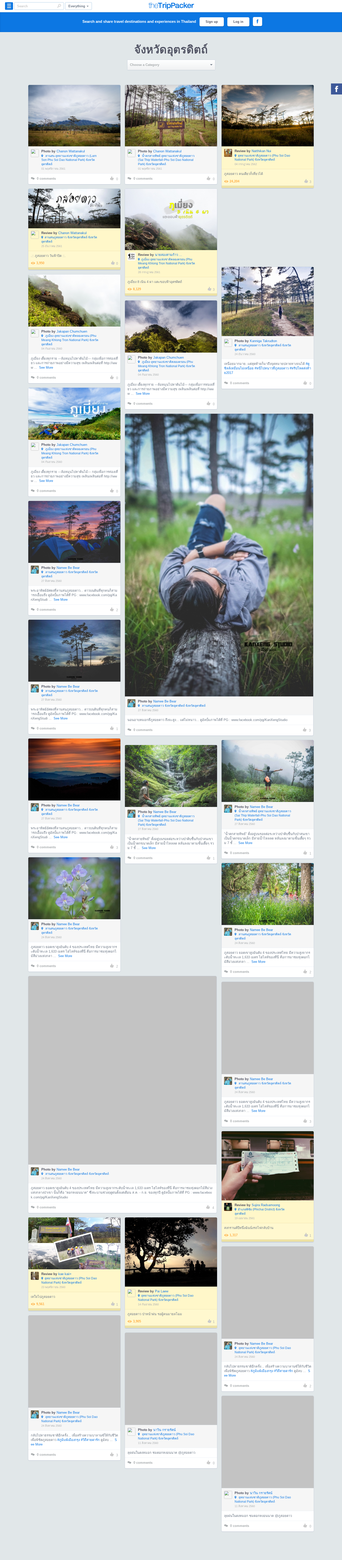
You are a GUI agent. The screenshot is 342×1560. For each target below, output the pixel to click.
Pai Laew (161, 1291)
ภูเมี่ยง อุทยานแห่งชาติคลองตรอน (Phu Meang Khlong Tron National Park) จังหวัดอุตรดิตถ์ (166, 264)
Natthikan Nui (261, 151)
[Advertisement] (267, 227)
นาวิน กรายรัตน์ (164, 1430)
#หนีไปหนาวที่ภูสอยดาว (272, 368)
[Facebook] (336, 88)
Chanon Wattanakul (71, 151)
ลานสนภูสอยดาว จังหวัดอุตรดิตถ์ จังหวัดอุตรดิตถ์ (69, 239)
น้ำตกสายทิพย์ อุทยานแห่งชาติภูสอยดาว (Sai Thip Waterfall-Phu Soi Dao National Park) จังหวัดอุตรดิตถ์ (166, 160)
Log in (238, 22)
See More (46, 367)
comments (46, 178)
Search (59, 6)
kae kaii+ (65, 1274)
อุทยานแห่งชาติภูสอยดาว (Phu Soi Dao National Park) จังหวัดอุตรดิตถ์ (262, 158)
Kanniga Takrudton (263, 341)
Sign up (212, 22)
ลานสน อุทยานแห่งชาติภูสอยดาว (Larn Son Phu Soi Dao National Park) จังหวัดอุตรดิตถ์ (69, 160)
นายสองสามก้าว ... (168, 255)
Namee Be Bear (164, 701)
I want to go (77, 123)
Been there (77, 108)
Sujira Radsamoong (266, 1205)
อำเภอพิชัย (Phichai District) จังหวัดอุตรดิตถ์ (260, 1211)
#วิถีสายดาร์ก (283, 1340)
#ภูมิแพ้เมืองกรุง (262, 1340)
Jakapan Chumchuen (72, 331)
